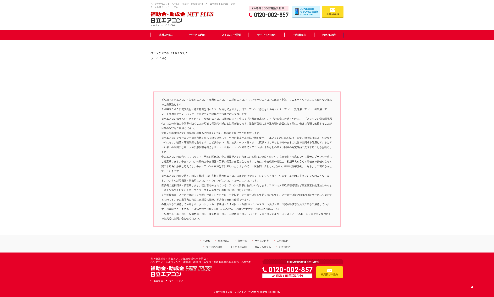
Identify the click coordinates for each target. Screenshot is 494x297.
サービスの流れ (266, 34)
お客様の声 (329, 34)
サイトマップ (176, 280)
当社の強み (166, 34)
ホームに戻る (159, 58)
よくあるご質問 (231, 34)
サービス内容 (197, 34)
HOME (206, 240)
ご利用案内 (299, 34)
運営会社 (158, 280)
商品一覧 (242, 240)
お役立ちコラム (263, 247)
